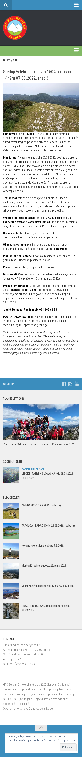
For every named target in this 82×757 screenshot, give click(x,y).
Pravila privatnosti (66, 740)
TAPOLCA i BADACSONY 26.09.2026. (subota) (48, 525)
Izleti (7, 60)
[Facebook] (64, 384)
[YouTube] (76, 384)
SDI (15, 60)
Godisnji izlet (30, 469)
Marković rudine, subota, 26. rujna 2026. (44, 565)
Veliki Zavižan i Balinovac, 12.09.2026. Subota (48, 586)
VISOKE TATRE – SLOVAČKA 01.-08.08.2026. (48, 473)
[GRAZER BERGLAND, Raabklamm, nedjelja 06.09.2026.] (11, 611)
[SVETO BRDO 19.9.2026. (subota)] (11, 511)
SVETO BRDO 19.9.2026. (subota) (41, 505)
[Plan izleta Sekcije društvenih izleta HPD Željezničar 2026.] (41, 422)
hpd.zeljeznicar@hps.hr (25, 645)
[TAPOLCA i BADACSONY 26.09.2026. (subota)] (11, 531)
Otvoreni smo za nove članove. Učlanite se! (28, 708)
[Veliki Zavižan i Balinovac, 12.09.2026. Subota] (11, 591)
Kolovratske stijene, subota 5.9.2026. (43, 545)
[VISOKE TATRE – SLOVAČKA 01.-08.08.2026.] (11, 475)
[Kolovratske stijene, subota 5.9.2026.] (11, 551)
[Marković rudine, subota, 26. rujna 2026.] (11, 571)
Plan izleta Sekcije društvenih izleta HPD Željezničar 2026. (39, 444)
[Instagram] (70, 384)
